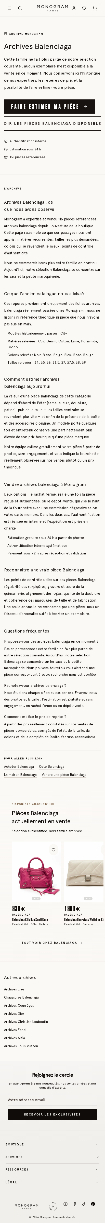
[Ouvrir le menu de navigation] (10, 8)
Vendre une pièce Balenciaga (64, 775)
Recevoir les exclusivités (52, 1114)
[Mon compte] (74, 8)
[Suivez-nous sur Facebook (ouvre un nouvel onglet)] (75, 1206)
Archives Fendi (15, 1030)
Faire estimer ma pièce (45, 106)
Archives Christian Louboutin (26, 1022)
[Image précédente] (20, 872)
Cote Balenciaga (51, 766)
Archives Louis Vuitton (21, 1046)
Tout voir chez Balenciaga (49, 943)
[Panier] (94, 8)
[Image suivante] (52, 872)
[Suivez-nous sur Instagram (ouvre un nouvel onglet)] (65, 1206)
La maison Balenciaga (20, 775)
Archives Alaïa (14, 1038)
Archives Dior (14, 1013)
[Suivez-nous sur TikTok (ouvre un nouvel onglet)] (84, 1206)
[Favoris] (84, 8)
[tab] (34, 898)
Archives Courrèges (19, 1005)
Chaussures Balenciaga (21, 997)
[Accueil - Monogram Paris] (52, 8)
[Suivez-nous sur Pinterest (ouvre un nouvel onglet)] (93, 1206)
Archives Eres (14, 989)
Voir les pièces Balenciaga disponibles (52, 123)
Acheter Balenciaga (19, 766)
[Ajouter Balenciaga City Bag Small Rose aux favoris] (53, 849)
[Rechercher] (20, 8)
